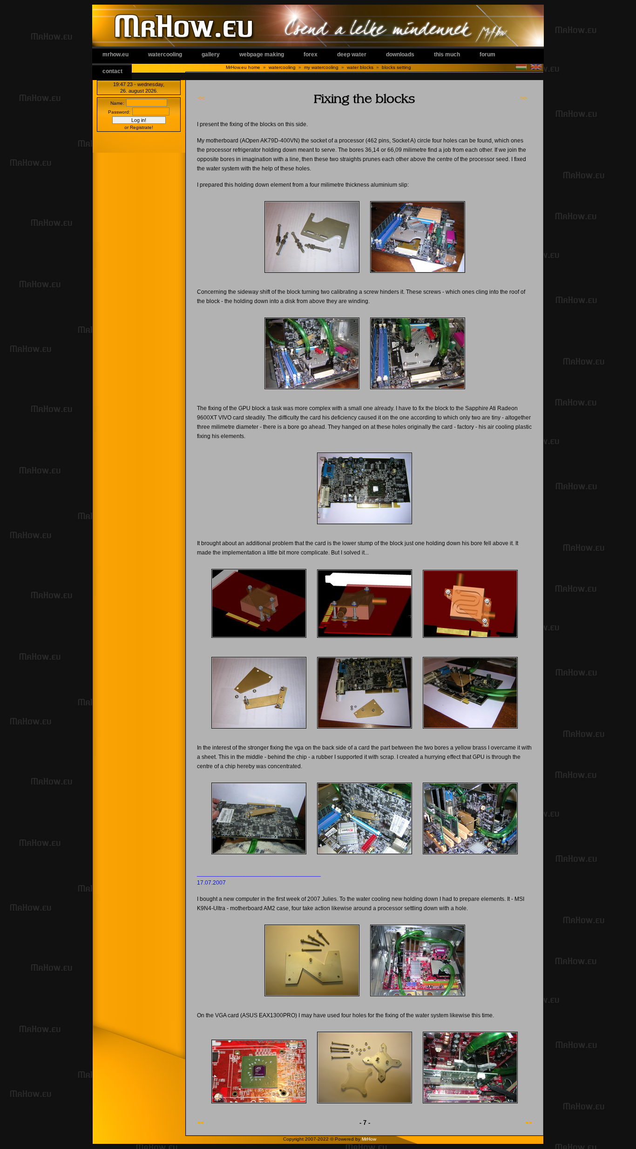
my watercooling (321, 67)
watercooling (165, 54)
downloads (400, 54)
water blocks (360, 67)
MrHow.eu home (243, 67)
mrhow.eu (115, 54)
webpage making (261, 54)
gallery (211, 54)
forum (487, 54)
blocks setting (396, 67)
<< (201, 98)
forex (311, 54)
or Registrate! (138, 127)
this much (447, 54)
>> (524, 98)
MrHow (369, 1139)
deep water (351, 54)
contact (112, 71)
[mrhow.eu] (312, 275)
